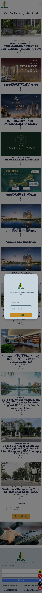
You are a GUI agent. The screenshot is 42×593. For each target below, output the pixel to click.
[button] (35, 276)
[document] (21, 296)
